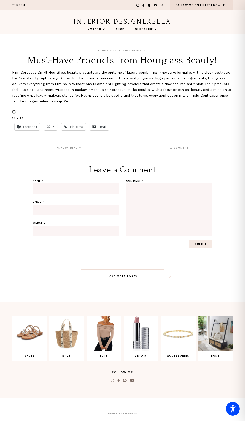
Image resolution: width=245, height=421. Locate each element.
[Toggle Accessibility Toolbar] (232, 408)
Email (38, 201)
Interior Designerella (122, 21)
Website (39, 223)
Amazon (94, 29)
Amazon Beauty (135, 50)
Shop (120, 29)
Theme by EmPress (122, 413)
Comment (180, 148)
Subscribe (144, 29)
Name (38, 180)
